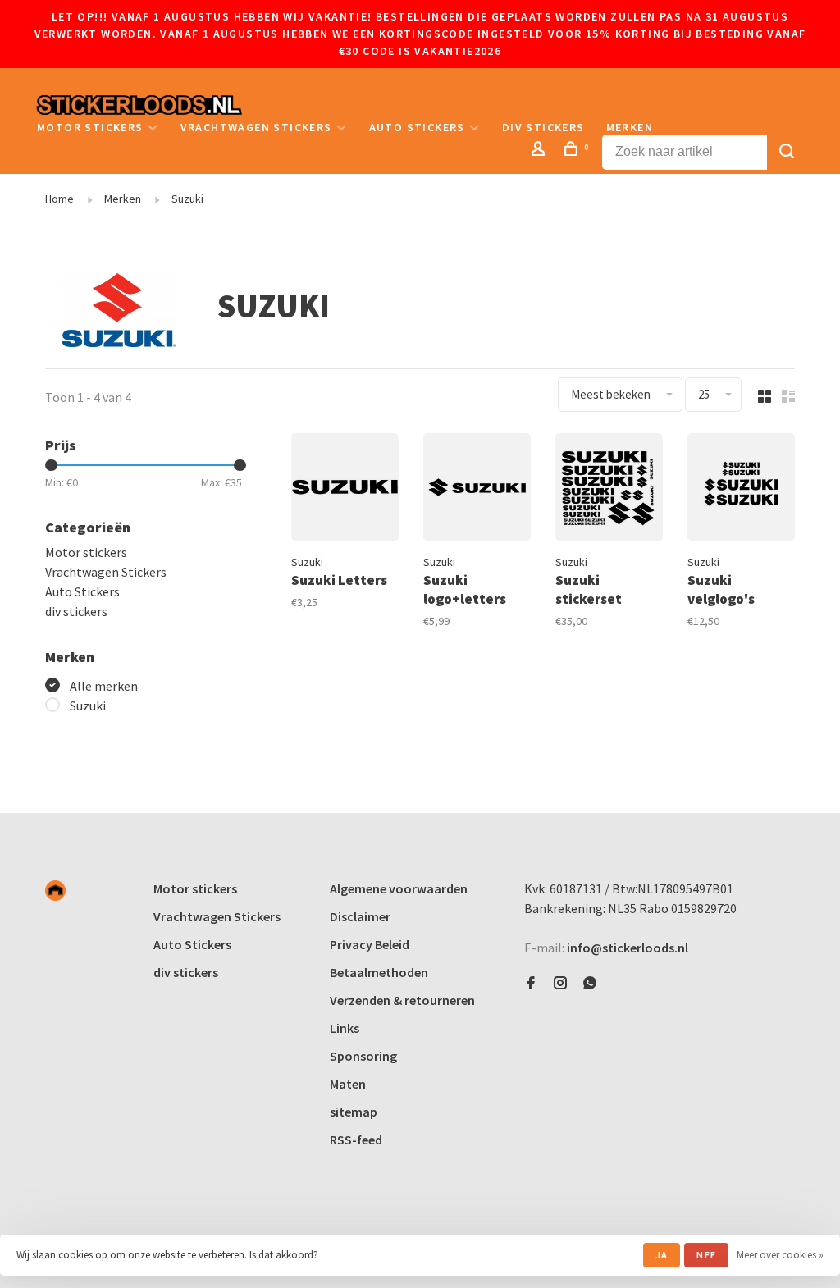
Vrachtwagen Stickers (256, 127)
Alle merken (104, 686)
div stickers (543, 127)
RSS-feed (356, 1139)
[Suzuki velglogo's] (741, 489)
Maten (348, 1084)
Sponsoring (363, 1056)
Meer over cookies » (780, 1255)
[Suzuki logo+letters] (477, 489)
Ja (661, 1255)
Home (59, 198)
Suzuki (187, 198)
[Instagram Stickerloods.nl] (560, 983)
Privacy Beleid (369, 944)
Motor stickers (90, 127)
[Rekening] (540, 151)
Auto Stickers (417, 127)
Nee (706, 1255)
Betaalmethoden (379, 972)
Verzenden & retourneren (402, 1000)
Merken (629, 127)
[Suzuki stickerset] (609, 489)
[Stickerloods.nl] (55, 890)
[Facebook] (530, 983)
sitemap (353, 1111)
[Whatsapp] (589, 983)
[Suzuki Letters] (345, 489)
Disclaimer (360, 916)
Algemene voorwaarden (399, 888)
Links (344, 1028)
